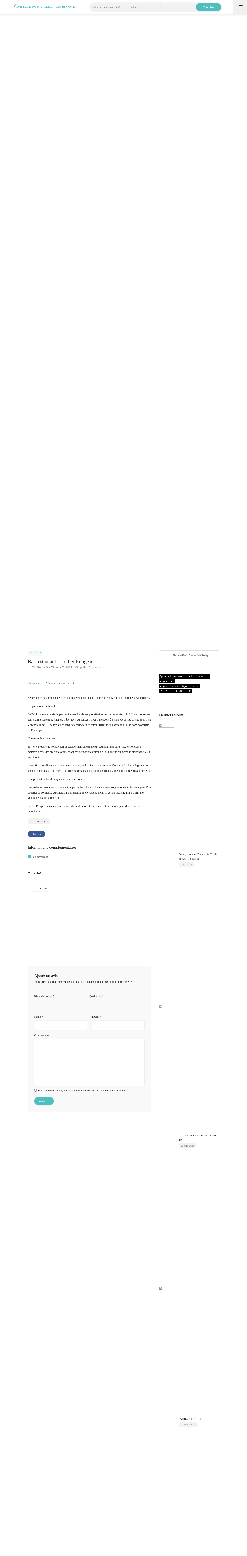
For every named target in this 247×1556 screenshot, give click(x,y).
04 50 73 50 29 (40, 821)
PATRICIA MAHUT (190, 1418)
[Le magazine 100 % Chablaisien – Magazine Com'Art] (46, 6)
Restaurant (35, 652)
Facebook (38, 834)
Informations (35, 683)
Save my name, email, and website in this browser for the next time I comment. (82, 1090)
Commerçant (40, 856)
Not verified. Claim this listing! (190, 655)
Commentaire (43, 1035)
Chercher (209, 7)
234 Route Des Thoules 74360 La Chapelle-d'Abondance (67, 667)
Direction (42, 888)
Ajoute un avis (66, 683)
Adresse (50, 683)
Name (38, 1017)
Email (96, 1017)
